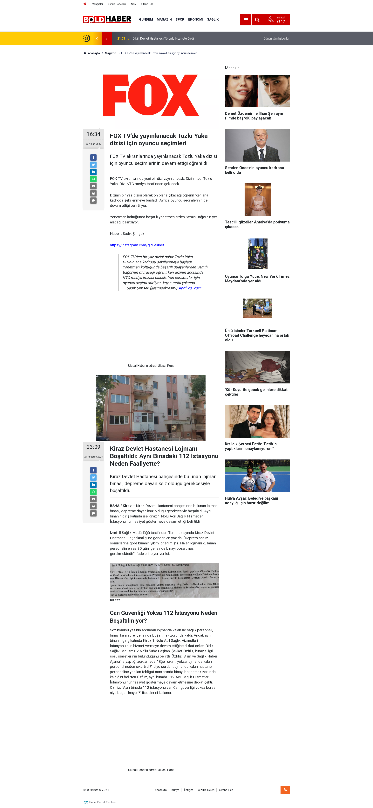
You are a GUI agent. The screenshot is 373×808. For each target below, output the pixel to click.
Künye (175, 790)
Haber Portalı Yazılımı (102, 802)
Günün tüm (277, 38)
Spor (180, 19)
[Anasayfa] (85, 4)
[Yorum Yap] (93, 200)
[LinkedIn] (93, 172)
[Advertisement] (151, 330)
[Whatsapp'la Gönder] (93, 179)
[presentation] (97, 38)
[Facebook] (93, 157)
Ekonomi (195, 19)
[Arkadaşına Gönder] (93, 186)
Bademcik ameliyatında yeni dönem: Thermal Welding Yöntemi (174, 38)
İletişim (188, 790)
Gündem (146, 19)
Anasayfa (161, 790)
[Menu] (245, 19)
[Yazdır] (93, 193)
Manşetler (97, 4)
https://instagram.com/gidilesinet (137, 245)
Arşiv (133, 4)
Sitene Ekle (147, 4)
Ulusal (132, 366)
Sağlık (213, 19)
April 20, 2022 (190, 288)
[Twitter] (93, 165)
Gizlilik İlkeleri (206, 790)
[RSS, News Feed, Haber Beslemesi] (285, 790)
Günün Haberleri (117, 4)
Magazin (164, 19)
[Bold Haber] (107, 19)
